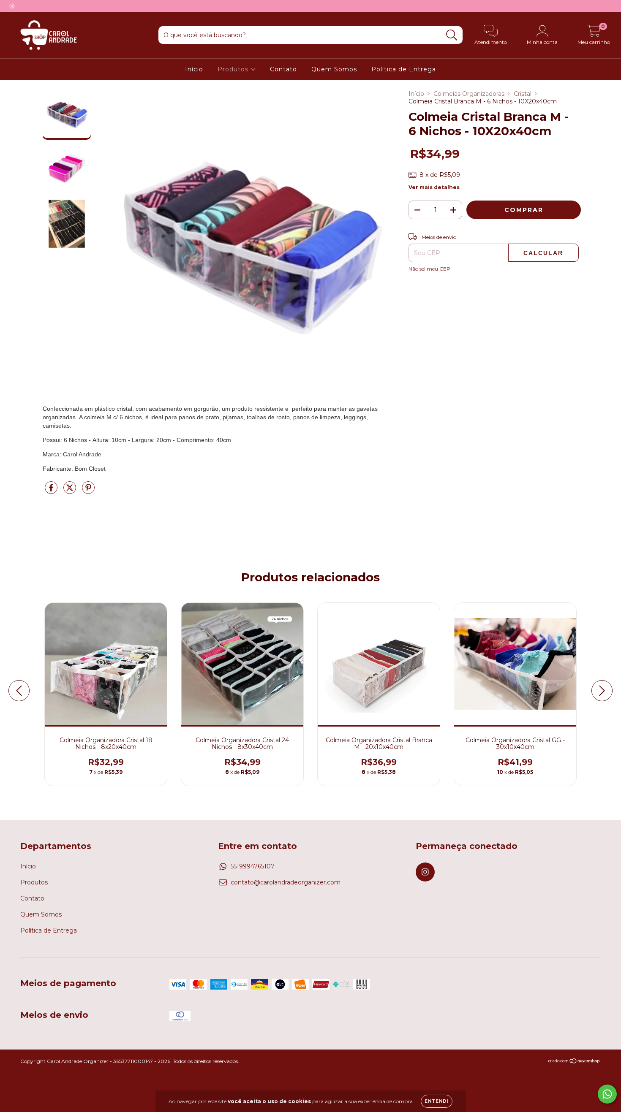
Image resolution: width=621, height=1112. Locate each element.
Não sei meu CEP (429, 269)
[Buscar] (452, 35)
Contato (283, 69)
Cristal (522, 94)
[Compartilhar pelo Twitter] (70, 491)
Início (194, 69)
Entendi (437, 1101)
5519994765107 (253, 866)
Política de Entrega (403, 69)
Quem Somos (334, 69)
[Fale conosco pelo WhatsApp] (607, 1094)
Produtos (234, 69)
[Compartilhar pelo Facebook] (52, 491)
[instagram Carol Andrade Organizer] (11, 6)
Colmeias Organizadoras (468, 94)
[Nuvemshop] (574, 1062)
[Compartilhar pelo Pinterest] (88, 491)
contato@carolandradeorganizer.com (285, 882)
